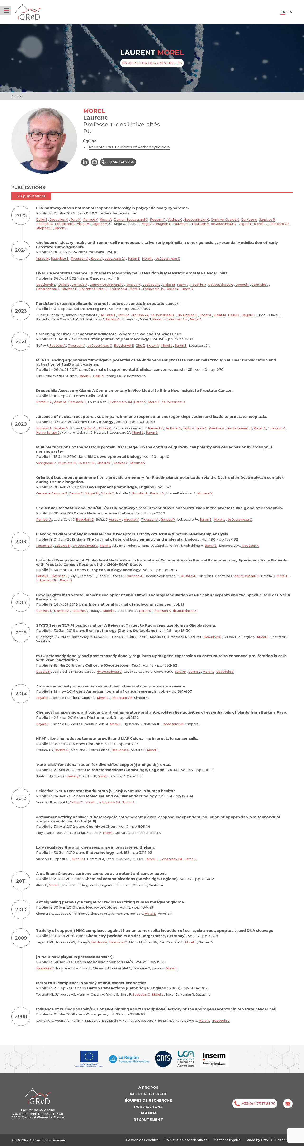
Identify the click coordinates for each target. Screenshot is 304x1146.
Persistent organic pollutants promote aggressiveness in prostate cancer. (107, 303)
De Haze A (249, 219)
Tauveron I (181, 224)
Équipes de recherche (148, 1100)
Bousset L (44, 428)
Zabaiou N (62, 545)
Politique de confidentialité (186, 1140)
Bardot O (157, 493)
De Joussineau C (220, 284)
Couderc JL (86, 463)
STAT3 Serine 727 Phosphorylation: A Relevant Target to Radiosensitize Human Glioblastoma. (126, 625)
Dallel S (41, 219)
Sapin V (188, 428)
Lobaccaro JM (278, 224)
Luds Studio (283, 1140)
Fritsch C (107, 493)
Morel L (259, 224)
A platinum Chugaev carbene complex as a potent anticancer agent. (101, 873)
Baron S (61, 228)
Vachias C (175, 219)
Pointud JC (44, 224)
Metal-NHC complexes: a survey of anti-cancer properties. (91, 983)
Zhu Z (140, 345)
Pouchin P (158, 219)
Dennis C (76, 493)
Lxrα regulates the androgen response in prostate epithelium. (95, 847)
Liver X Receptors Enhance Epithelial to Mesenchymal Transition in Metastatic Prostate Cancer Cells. (132, 273)
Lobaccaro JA (114, 258)
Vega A (147, 224)
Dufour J (76, 802)
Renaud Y (90, 219)
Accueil (17, 96)
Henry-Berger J (47, 432)
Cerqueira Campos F (51, 493)
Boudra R (43, 671)
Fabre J (182, 284)
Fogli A (201, 428)
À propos (148, 1087)
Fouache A (57, 345)
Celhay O (43, 576)
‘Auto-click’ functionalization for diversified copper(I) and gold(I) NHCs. (103, 764)
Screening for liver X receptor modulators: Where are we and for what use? (108, 334)
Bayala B (43, 698)
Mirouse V (137, 463)
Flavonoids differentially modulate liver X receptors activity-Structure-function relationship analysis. (132, 534)
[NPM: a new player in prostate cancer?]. (75, 956)
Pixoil (265, 1140)
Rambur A (44, 402)
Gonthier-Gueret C (225, 219)
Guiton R (104, 428)
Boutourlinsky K (196, 219)
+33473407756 (121, 162)
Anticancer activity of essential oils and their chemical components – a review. (111, 686)
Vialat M (83, 224)
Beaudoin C (77, 402)
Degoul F (245, 224)
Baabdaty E (60, 258)
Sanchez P (267, 219)
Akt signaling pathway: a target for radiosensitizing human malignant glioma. (110, 902)
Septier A (61, 428)
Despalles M (58, 219)
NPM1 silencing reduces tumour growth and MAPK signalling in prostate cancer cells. (117, 738)
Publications (148, 1106)
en (290, 12)
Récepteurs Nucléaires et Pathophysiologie (129, 147)
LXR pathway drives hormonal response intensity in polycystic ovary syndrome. (112, 208)
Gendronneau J (47, 289)
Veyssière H (67, 463)
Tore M (75, 219)
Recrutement (148, 1119)
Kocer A (106, 219)
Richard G (104, 463)
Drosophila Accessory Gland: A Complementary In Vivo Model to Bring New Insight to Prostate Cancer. (134, 390)
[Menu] (7, 10)
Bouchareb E (65, 224)
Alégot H (91, 493)
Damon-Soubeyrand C (131, 219)
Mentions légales (227, 1140)
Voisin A (89, 428)
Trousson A (200, 224)
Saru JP (123, 315)
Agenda (148, 1113)
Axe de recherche (148, 1094)
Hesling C (74, 776)
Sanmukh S (260, 284)
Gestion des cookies (142, 1140)
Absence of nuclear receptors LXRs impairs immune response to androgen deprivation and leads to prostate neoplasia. (151, 416)
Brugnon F (163, 224)
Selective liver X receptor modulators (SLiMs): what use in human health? (105, 790)
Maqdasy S (44, 228)
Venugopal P (46, 463)
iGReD (28, 12)
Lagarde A (99, 224)
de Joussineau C (223, 224)
